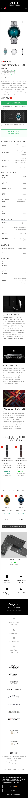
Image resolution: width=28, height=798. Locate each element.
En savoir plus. (15, 782)
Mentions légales (14, 763)
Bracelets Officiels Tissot (7, 459)
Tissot (7, 508)
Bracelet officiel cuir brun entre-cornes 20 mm (21, 466)
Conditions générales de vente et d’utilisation (14, 756)
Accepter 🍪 (13, 786)
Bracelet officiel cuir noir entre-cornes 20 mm (7, 466)
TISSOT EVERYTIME (20, 162)
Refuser (13, 790)
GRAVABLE (23, 159)
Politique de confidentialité (14, 758)
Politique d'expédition (14, 760)
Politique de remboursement (14, 762)
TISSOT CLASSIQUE (20, 160)
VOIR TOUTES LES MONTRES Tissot (14, 526)
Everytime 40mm (7, 510)
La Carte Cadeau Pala (14, 560)
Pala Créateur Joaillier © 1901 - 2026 (14, 769)
